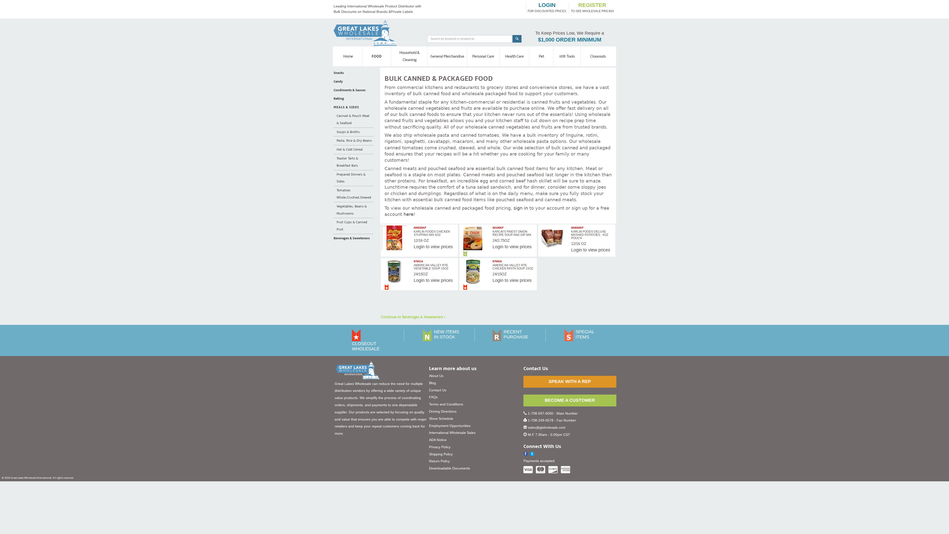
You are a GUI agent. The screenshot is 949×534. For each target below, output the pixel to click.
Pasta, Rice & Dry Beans (354, 140)
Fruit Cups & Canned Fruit (352, 226)
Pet (541, 56)
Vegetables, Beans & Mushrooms (352, 210)
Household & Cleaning (409, 56)
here (408, 214)
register (592, 5)
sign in (521, 208)
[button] (532, 454)
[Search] (517, 39)
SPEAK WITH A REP (570, 381)
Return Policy (439, 461)
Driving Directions (442, 411)
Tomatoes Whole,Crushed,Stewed (354, 194)
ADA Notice (438, 440)
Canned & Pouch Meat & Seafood (353, 119)
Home (348, 56)
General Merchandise (447, 56)
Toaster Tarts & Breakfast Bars (347, 162)
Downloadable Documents (449, 468)
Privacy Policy (440, 447)
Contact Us (437, 390)
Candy (338, 82)
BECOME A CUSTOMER (570, 400)
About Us (436, 376)
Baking (339, 99)
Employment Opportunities (450, 426)
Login (419, 246)
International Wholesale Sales (452, 433)
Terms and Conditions (446, 404)
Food (377, 56)
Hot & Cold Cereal (350, 149)
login (547, 5)
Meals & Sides (346, 107)
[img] (397, 237)
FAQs (433, 397)
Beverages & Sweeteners (352, 238)
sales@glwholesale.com (546, 427)
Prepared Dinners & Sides (351, 178)
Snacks (339, 73)
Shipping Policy (441, 454)
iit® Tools (567, 56)
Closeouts (598, 56)
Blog (432, 383)
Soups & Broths (348, 132)
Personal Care (483, 56)
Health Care (514, 56)
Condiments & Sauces (350, 90)
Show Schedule (441, 419)
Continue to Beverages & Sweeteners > (413, 316)
